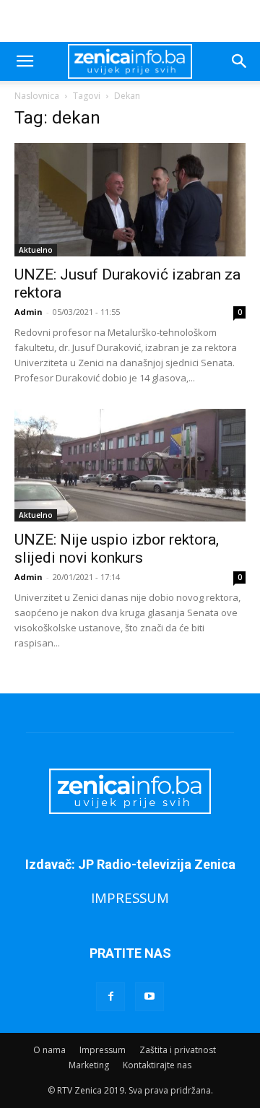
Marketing (89, 1065)
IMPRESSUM (130, 897)
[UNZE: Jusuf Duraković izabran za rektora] (130, 199)
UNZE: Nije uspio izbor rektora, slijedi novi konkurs (116, 548)
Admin (28, 311)
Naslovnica (36, 96)
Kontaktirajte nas (157, 1065)
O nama (49, 1050)
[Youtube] (149, 996)
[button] (24, 61)
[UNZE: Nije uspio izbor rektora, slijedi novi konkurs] (130, 465)
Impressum (102, 1050)
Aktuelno (36, 250)
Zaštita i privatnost (177, 1050)
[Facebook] (110, 996)
